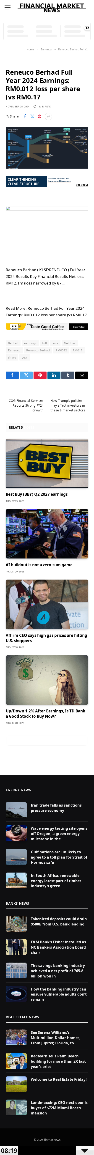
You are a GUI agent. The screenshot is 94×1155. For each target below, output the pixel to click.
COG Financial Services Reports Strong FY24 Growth (26, 405)
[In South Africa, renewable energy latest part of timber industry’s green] (16, 880)
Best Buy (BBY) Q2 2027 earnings (37, 494)
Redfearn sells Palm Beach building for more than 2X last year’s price (58, 1061)
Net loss (70, 343)
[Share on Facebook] (24, 116)
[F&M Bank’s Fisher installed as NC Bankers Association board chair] (16, 947)
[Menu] (7, 7)
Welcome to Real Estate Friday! (59, 1079)
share (12, 357)
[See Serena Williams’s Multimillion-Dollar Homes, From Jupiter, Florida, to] (16, 1037)
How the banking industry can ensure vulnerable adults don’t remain (59, 994)
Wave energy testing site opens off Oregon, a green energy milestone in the (59, 833)
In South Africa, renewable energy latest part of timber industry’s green (56, 881)
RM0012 (61, 350)
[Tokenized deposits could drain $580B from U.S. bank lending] (16, 924)
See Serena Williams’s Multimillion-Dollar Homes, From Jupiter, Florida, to (56, 1038)
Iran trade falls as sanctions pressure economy (56, 808)
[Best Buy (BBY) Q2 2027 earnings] (47, 463)
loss (55, 343)
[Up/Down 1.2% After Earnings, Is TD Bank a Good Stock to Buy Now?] (47, 680)
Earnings (14, 61)
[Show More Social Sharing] (48, 116)
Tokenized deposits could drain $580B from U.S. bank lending (59, 921)
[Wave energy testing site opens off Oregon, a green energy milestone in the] (16, 833)
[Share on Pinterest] (39, 116)
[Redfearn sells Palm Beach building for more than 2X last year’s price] (16, 1061)
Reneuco (14, 350)
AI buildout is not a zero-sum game (39, 564)
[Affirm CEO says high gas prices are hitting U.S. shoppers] (47, 604)
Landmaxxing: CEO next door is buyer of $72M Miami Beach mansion (59, 1108)
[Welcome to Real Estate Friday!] (16, 1084)
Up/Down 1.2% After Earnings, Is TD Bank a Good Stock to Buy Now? (45, 713)
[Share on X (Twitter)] (32, 116)
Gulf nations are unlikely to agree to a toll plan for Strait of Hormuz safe (59, 857)
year (25, 357)
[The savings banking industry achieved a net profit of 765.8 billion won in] (16, 970)
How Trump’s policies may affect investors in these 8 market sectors (67, 405)
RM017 (78, 350)
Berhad (13, 343)
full (44, 343)
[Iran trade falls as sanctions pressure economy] (16, 810)
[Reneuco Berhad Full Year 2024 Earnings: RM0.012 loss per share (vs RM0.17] (47, 148)
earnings (30, 343)
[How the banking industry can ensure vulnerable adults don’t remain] (16, 994)
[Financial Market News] (51, 7)
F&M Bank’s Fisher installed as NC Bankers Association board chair (58, 947)
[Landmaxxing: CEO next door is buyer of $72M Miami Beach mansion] (16, 1107)
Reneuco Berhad (38, 350)
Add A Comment (47, 740)
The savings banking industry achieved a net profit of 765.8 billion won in (58, 971)
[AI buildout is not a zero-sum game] (47, 533)
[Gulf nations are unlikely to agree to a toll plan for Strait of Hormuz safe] (16, 857)
